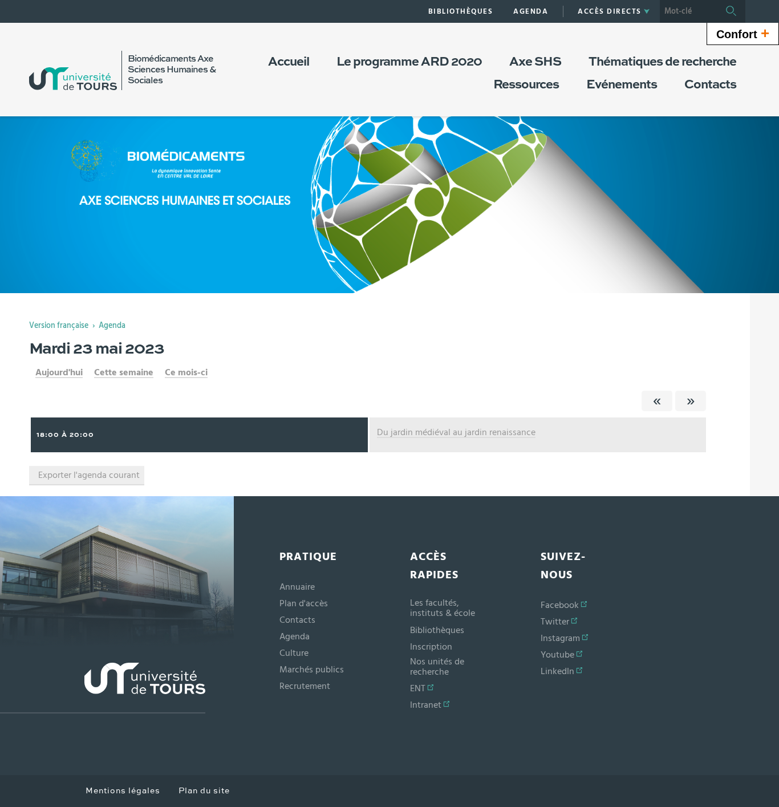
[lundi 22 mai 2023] (657, 401)
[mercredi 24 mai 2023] (690, 401)
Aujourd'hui (59, 372)
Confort (742, 33)
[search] (688, 11)
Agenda (112, 326)
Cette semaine (123, 372)
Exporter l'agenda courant (89, 475)
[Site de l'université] (102, 688)
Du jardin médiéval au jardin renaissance (456, 432)
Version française (58, 326)
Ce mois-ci (186, 372)
